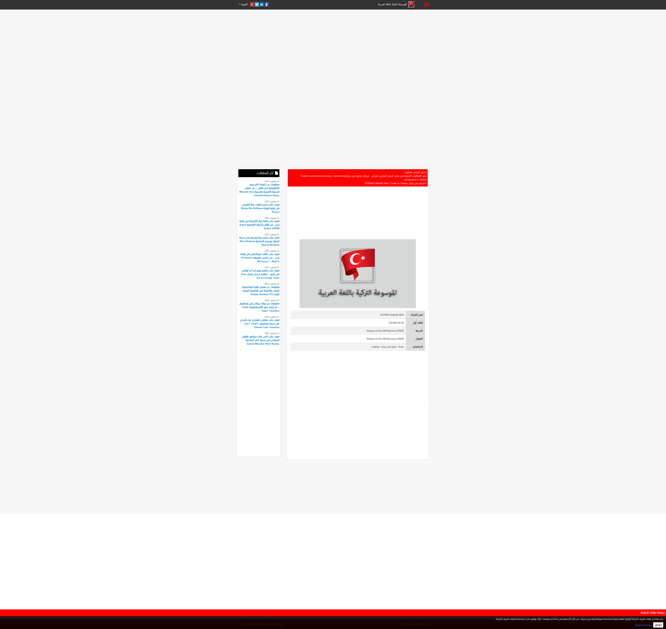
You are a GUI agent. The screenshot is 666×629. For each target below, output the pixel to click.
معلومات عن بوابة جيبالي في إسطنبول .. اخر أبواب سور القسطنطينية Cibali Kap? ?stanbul (259, 307)
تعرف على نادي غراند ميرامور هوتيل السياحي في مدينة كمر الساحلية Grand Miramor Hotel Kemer (260, 340)
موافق (658, 625)
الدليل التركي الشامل (416, 172)
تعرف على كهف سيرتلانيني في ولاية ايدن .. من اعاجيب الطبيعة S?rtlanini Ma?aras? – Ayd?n (259, 257)
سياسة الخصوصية (643, 625)
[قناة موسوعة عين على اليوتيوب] (252, 4)
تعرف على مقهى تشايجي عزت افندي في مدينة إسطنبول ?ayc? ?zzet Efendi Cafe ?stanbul (259, 323)
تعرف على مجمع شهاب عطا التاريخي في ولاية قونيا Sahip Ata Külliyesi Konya (260, 208)
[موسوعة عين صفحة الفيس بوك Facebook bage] (266, 4)
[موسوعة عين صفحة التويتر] (257, 4)
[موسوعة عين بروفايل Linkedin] (262, 4)
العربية (244, 4)
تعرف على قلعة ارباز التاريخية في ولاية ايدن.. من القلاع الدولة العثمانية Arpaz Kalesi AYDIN (259, 224)
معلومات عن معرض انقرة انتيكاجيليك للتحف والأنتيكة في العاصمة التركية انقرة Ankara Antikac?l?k (260, 290)
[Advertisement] (333, 35)
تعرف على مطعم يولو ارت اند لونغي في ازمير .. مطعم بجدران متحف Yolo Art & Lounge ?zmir (260, 274)
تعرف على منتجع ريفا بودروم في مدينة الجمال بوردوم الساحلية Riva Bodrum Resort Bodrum (259, 241)
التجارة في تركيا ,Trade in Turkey (407, 183)
